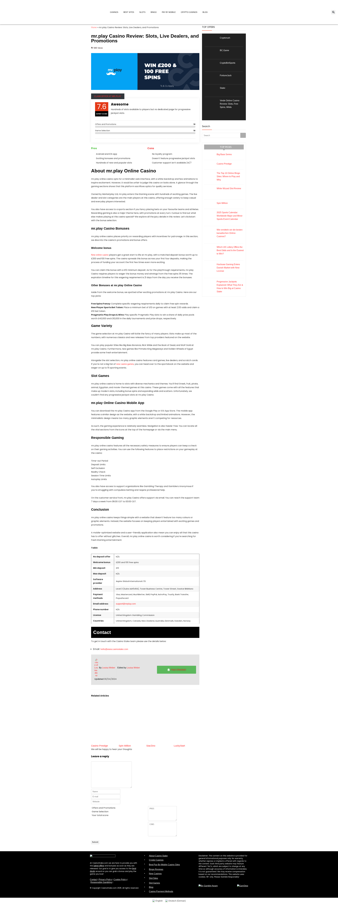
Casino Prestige (99, 745)
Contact (93, 879)
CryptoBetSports (227, 63)
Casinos (114, 12)
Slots (142, 12)
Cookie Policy (120, 879)
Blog (205, 12)
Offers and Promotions (103, 807)
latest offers (98, 866)
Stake (222, 88)
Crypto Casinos (189, 12)
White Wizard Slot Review (229, 188)
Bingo (154, 12)
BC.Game (224, 50)
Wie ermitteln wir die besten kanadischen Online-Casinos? (230, 233)
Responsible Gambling (101, 882)
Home (94, 27)
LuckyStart (179, 745)
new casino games (125, 364)
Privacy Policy (105, 879)
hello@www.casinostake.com (114, 649)
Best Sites (128, 12)
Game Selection (100, 811)
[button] (333, 12)
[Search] (243, 135)
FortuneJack (225, 75)
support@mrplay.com (126, 604)
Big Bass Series (224, 154)
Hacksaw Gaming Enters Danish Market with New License (228, 267)
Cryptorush (225, 38)
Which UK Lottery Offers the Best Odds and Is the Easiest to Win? (230, 250)
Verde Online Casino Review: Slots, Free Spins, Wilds (229, 103)
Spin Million (125, 745)
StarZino (150, 745)
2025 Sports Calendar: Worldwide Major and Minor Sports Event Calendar (229, 215)
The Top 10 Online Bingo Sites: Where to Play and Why (228, 176)
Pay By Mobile (169, 12)
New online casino (100, 255)
